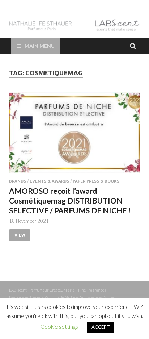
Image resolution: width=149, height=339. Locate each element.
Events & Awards (49, 181)
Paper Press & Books (96, 181)
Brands (17, 181)
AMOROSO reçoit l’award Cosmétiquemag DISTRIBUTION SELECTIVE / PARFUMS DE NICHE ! (70, 200)
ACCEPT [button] (100, 327)
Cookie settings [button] (59, 326)
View (19, 235)
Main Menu (40, 46)
